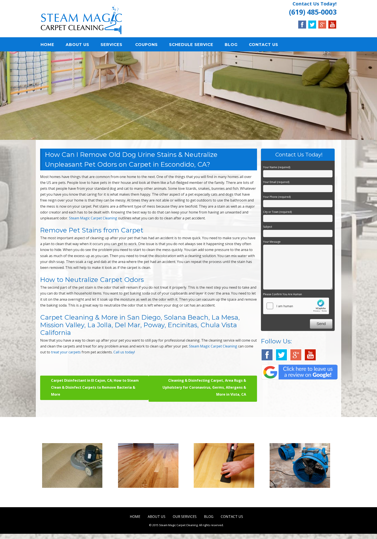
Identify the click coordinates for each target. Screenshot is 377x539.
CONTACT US (263, 44)
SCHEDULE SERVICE (191, 44)
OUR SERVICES (185, 516)
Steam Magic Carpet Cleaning (93, 218)
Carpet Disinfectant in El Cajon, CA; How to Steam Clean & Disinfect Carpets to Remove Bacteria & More (95, 387)
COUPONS (146, 44)
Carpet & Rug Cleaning (74, 493)
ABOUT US (77, 44)
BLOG (231, 44)
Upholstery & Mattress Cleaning (226, 496)
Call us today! (124, 352)
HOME (47, 44)
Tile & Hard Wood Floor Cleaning (150, 496)
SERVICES (111, 44)
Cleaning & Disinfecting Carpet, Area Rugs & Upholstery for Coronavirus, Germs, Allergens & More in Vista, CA (204, 387)
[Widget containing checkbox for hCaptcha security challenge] (296, 306)
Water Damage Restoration (302, 493)
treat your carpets (66, 352)
